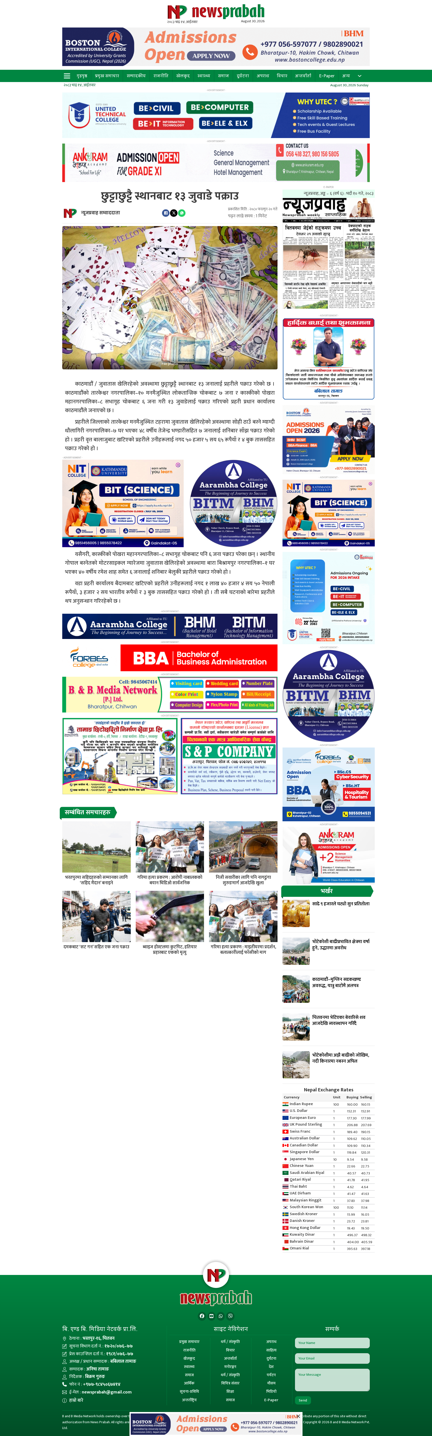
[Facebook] (166, 213)
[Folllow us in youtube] (212, 1316)
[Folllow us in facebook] (202, 1316)
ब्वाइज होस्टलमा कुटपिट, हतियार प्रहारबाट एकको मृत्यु (170, 949)
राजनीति (161, 75)
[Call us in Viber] (230, 1316)
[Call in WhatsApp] (221, 1316)
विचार (282, 75)
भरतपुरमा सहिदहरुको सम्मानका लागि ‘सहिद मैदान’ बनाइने (96, 880)
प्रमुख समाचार (107, 75)
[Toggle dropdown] (360, 76)
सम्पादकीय (136, 75)
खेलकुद (183, 75)
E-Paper (326, 75)
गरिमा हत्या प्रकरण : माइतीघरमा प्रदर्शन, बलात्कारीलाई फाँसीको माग (243, 949)
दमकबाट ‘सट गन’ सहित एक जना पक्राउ (96, 947)
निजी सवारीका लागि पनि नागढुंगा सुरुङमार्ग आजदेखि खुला (243, 880)
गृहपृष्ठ (82, 75)
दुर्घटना (243, 75)
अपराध (263, 75)
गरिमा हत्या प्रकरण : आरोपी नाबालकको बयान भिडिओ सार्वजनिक (169, 880)
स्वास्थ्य (204, 75)
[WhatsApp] (182, 213)
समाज (223, 75)
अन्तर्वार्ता (303, 75)
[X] (174, 213)
